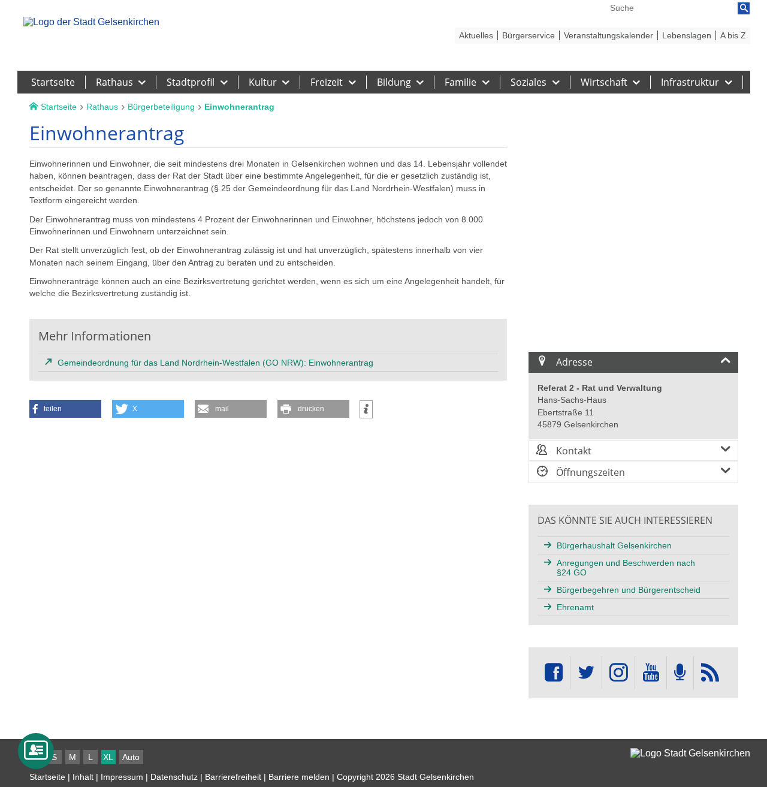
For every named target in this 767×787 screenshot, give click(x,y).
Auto (131, 757)
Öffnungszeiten (589, 472)
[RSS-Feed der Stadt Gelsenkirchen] (710, 672)
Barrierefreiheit (233, 777)
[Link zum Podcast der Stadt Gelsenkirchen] (680, 672)
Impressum (122, 777)
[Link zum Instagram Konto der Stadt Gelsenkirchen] (618, 672)
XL (108, 757)
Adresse (573, 362)
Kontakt (572, 450)
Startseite (47, 777)
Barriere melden (299, 777)
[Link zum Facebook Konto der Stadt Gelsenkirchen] (553, 672)
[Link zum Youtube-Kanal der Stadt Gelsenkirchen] (650, 672)
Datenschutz (174, 777)
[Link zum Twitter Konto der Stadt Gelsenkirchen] (586, 672)
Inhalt (83, 777)
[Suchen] (744, 8)
